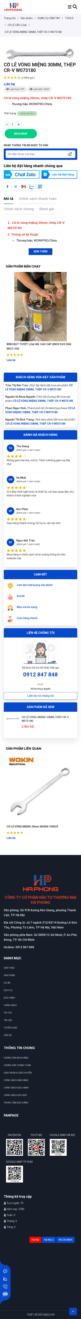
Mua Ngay (21, 133)
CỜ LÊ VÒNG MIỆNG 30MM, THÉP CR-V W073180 (43, 389)
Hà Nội (35, 1239)
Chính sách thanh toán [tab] (38, 198)
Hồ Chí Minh (66, 1239)
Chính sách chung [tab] (19, 209)
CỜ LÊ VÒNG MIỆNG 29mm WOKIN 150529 (32, 826)
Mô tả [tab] (8, 198)
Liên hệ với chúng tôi (40, 696)
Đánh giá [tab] (46, 209)
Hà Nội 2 (49, 1239)
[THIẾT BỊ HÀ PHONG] (13, 6)
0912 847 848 (40, 674)
